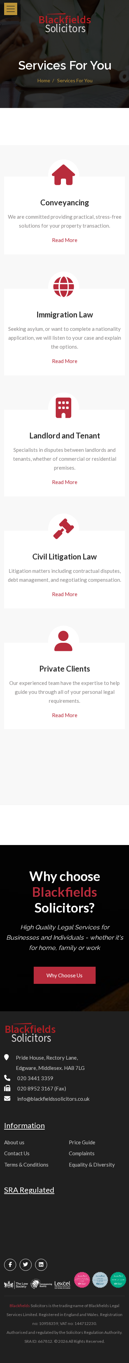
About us (14, 1142)
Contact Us (17, 1153)
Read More (64, 240)
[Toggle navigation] (10, 9)
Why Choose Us (64, 975)
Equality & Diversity (92, 1164)
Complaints (82, 1153)
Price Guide (82, 1142)
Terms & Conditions (26, 1164)
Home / (46, 80)
